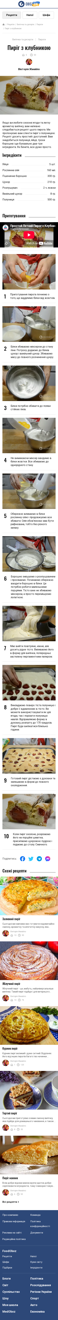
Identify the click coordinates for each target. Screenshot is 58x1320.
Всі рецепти (9, 1201)
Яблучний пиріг (11, 984)
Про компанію (10, 1215)
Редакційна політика (14, 1239)
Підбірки (7, 1267)
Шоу (5, 1298)
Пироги (40, 24)
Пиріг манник (10, 1178)
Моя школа (10, 1305)
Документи (36, 1232)
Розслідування (40, 1285)
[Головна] (3, 24)
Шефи (46, 15)
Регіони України (41, 1291)
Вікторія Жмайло (18, 931)
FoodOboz (9, 1251)
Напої (29, 15)
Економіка (37, 1311)
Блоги (6, 1278)
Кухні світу (36, 1262)
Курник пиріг (10, 1048)
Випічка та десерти (25, 24)
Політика (36, 1278)
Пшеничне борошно (14, 176)
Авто (33, 1305)
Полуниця (8, 199)
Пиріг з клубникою (13, 28)
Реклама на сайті (12, 1232)
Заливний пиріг (11, 919)
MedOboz (8, 1311)
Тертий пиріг (9, 1113)
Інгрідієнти (36, 1267)
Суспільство (11, 1291)
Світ (5, 1285)
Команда (35, 1215)
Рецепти (11, 15)
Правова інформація (13, 1221)
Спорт (34, 1298)
